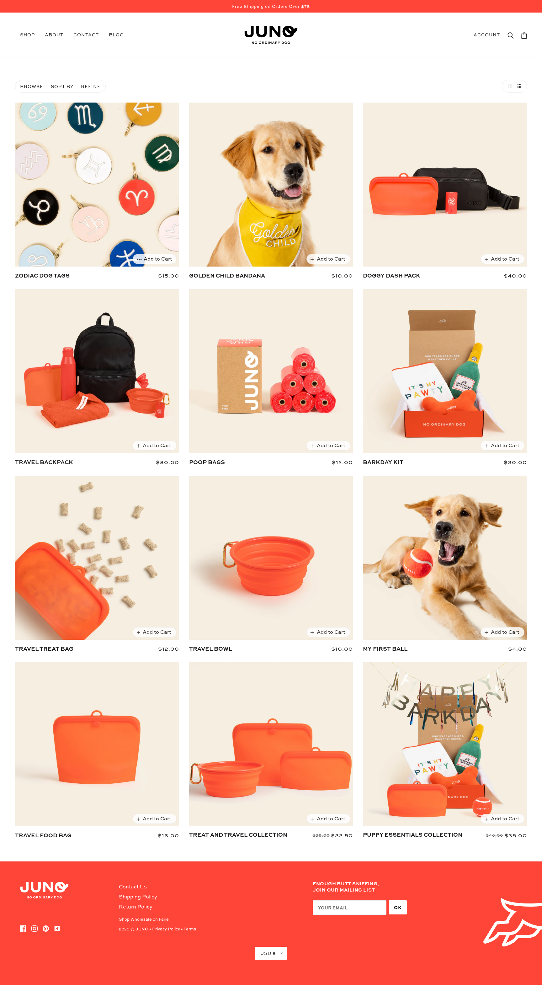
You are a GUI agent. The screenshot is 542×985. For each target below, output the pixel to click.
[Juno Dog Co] (271, 34)
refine (91, 86)
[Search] (511, 35)
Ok (398, 907)
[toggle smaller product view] (520, 86)
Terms (189, 929)
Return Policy (135, 906)
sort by (62, 86)
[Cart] (524, 35)
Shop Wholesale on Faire (144, 919)
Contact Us (133, 886)
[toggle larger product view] (508, 86)
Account (487, 35)
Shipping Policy (138, 896)
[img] (23, 928)
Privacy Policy (166, 929)
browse (31, 86)
